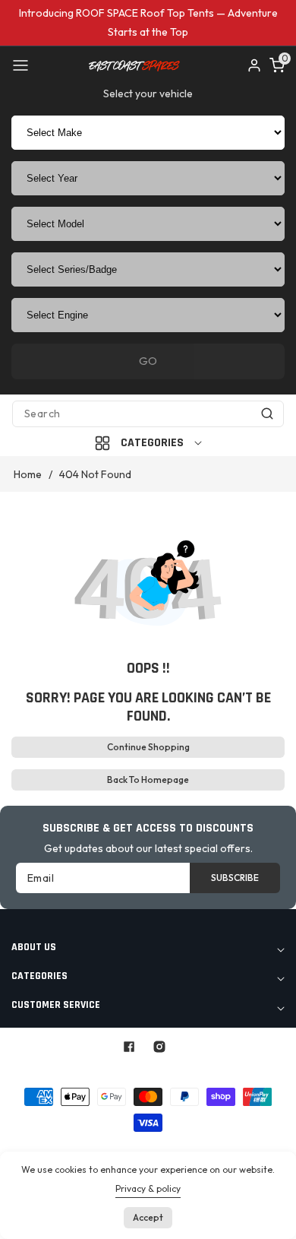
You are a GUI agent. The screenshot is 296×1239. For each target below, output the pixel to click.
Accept (148, 1217)
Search (40, 1147)
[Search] (267, 414)
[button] (20, 65)
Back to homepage (148, 779)
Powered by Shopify (215, 1070)
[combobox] (148, 414)
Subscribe (235, 877)
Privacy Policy (157, 1147)
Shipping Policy (237, 1147)
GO (148, 360)
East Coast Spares (115, 1070)
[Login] (254, 65)
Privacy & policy (148, 1188)
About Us (90, 1147)
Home (28, 474)
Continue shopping (148, 747)
